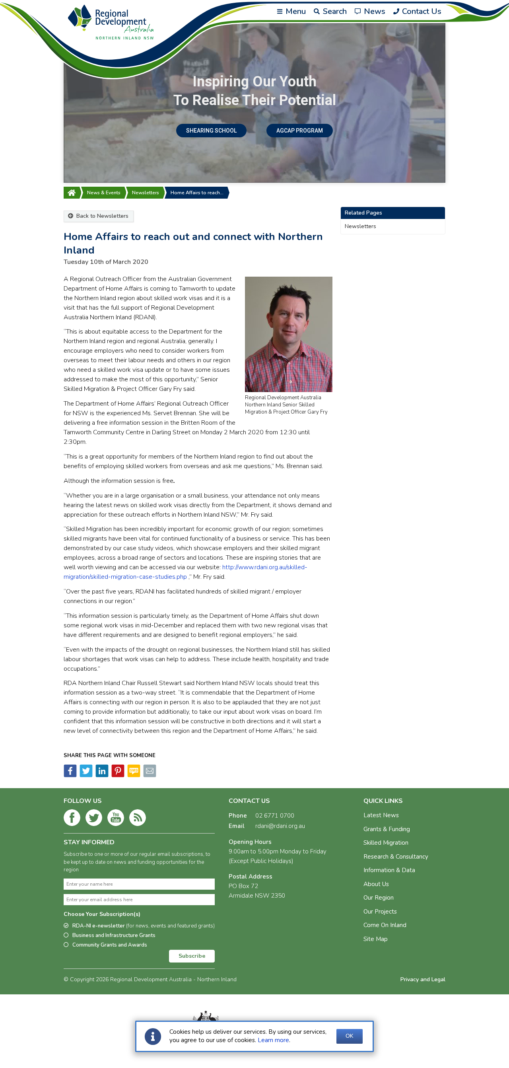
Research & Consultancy (395, 857)
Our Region (378, 898)
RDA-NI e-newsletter (143, 925)
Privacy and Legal (422, 979)
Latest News (381, 815)
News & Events (103, 192)
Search (334, 11)
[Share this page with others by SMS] (133, 775)
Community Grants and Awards (109, 945)
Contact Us (420, 11)
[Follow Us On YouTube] (115, 819)
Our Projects (380, 912)
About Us (376, 884)
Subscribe (192, 956)
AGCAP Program (299, 130)
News (373, 11)
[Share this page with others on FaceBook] (70, 775)
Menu (295, 11)
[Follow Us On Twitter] (93, 819)
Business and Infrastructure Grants (113, 935)
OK (350, 1036)
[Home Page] (72, 193)
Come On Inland (384, 925)
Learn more (273, 1040)
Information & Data (389, 870)
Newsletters (145, 192)
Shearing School (211, 130)
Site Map (375, 939)
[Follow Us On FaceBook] (72, 819)
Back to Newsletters (101, 216)
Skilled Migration (385, 843)
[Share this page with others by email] (149, 775)
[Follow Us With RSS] (137, 819)
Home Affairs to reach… (197, 192)
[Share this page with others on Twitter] (85, 775)
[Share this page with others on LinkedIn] (101, 775)
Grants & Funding (386, 829)
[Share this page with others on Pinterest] (117, 775)
